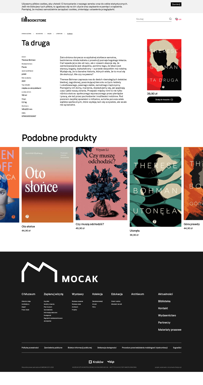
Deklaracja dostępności (106, 348)
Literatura (59, 33)
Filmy (94, 307)
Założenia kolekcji (97, 301)
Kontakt (163, 308)
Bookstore (39, 33)
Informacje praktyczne (50, 312)
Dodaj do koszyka (162, 100)
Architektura (25, 304)
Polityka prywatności (30, 348)
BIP (110, 362)
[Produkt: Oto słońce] (47, 189)
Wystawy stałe (76, 304)
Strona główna (26, 33)
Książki (49, 33)
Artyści (94, 304)
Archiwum (75, 307)
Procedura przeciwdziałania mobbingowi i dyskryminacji (145, 348)
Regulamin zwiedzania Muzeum (53, 318)
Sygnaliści (177, 348)
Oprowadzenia (48, 310)
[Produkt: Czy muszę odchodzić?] (101, 188)
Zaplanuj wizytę (53, 294)
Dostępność (47, 315)
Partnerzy (164, 322)
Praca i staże (25, 310)
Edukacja (117, 294)
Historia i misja (26, 301)
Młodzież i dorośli (116, 304)
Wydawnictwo (167, 315)
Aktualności (165, 294)
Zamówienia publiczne (53, 348)
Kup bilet (46, 301)
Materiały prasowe (169, 329)
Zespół (24, 307)
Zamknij (176, 4)
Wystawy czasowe (77, 301)
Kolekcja (97, 294)
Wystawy (78, 294)
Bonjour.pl (178, 367)
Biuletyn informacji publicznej (80, 348)
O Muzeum (28, 294)
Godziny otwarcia (49, 304)
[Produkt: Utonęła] (155, 191)
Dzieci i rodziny (115, 301)
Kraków (96, 362)
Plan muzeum (48, 307)
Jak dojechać (47, 321)
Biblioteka (164, 301)
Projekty (74, 310)
